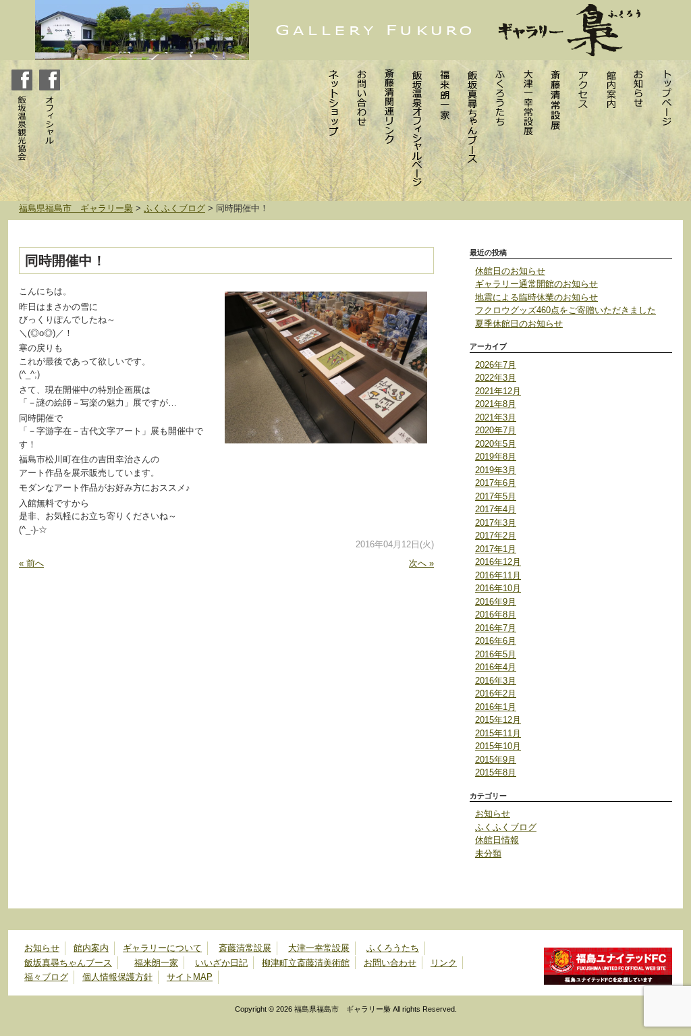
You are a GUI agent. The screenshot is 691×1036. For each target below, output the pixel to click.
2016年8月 (495, 614)
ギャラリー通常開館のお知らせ (536, 284)
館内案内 (91, 948)
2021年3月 (495, 417)
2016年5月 (495, 654)
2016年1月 (495, 707)
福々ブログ (46, 977)
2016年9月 (495, 602)
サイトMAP (190, 977)
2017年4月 (495, 509)
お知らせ (492, 814)
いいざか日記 (221, 963)
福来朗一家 (156, 963)
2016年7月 (495, 628)
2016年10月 (498, 588)
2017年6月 (495, 483)
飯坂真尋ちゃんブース (68, 963)
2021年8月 (495, 404)
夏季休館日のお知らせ (519, 324)
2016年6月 (495, 641)
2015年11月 (498, 733)
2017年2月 (495, 535)
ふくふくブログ (174, 208)
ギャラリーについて (162, 948)
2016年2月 (495, 693)
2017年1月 (495, 549)
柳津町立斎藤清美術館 (306, 963)
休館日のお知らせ (510, 271)
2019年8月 (495, 457)
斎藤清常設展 (245, 948)
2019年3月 (495, 470)
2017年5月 (495, 496)
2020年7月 (495, 430)
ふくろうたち (392, 948)
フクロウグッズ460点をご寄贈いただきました (565, 310)
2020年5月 (495, 444)
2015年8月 (495, 772)
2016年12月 (498, 562)
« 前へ (31, 563)
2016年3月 (495, 681)
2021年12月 (498, 391)
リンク (444, 963)
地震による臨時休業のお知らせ (536, 297)
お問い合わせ (390, 963)
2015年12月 (498, 720)
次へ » (421, 563)
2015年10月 (498, 746)
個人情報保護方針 (117, 977)
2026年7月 (495, 365)
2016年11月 (498, 575)
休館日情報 (497, 840)
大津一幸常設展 (319, 948)
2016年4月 (495, 667)
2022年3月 (495, 378)
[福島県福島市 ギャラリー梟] (324, 29)
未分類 (488, 853)
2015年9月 (495, 760)
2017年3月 (495, 523)
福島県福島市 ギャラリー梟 (76, 208)
